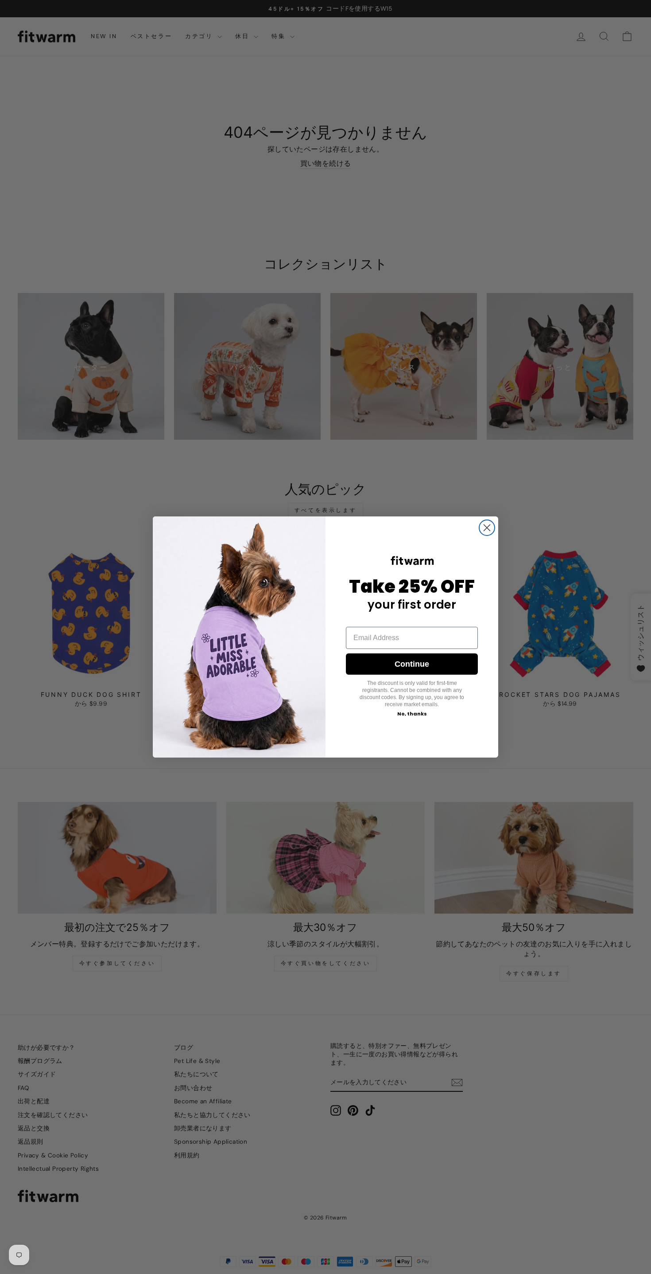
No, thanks (412, 713)
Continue (412, 664)
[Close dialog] (487, 527)
